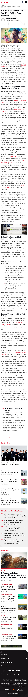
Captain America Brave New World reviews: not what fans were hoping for (10, 500)
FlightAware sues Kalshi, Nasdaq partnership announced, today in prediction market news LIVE (13, 542)
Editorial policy (14, 412)
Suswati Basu (4, 580)
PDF (20, 205)
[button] (22, 2)
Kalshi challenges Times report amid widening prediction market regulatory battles (8, 589)
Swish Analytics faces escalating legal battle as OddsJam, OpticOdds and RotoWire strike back (14, 529)
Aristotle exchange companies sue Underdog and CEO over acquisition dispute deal (14, 535)
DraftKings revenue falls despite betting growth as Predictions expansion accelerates (13, 522)
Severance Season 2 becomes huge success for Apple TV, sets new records (10, 472)
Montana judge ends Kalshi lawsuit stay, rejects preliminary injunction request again (8, 600)
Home (2, 5)
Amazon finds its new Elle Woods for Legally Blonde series (9, 481)
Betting (3, 570)
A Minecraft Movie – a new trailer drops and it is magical (10, 490)
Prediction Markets (6, 584)
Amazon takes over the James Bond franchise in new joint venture (11, 463)
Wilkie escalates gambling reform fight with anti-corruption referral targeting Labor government (15, 516)
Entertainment (5, 436)
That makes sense (12, 156)
